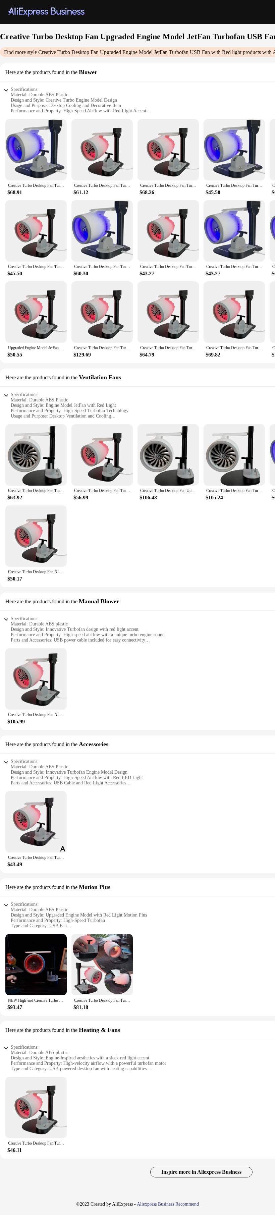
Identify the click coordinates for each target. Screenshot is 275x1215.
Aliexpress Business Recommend (168, 1204)
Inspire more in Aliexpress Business (201, 1172)
